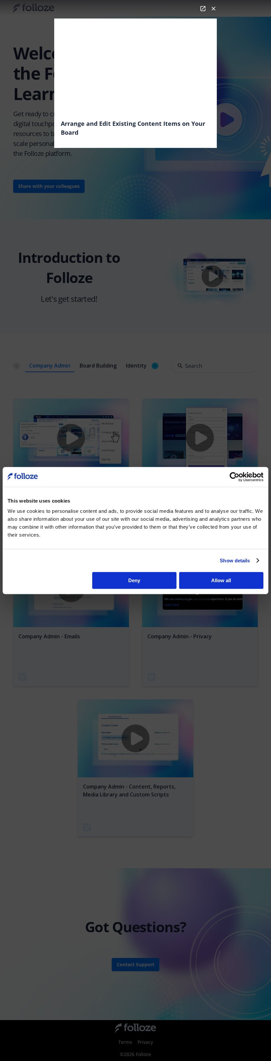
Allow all (221, 580)
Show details (235, 560)
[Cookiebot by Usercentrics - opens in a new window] (234, 477)
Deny (134, 580)
